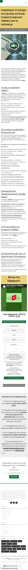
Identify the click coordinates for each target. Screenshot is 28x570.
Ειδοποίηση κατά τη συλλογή (10, 568)
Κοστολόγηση (9, 543)
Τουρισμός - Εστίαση (5, 551)
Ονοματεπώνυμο (14, 325)
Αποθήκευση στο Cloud (6, 514)
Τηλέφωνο (14, 330)
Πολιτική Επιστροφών (6, 531)
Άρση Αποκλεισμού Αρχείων (7, 512)
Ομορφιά (23, 548)
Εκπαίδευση (9, 548)
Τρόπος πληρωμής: (14, 354)
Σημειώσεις (14, 344)
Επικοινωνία (6, 561)
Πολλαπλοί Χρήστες (5, 517)
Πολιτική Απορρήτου (5, 526)
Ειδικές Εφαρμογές (13, 541)
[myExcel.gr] (14, 3)
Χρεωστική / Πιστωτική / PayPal (14, 357)
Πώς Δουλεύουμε (12, 561)
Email (14, 335)
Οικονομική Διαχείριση (16, 546)
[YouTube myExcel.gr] (16, 503)
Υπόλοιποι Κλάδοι (13, 551)
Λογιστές (14, 548)
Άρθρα (17, 561)
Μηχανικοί (19, 548)
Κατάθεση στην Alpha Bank (14, 356)
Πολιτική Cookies (5, 533)
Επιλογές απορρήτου (11, 566)
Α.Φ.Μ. (14, 339)
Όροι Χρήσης (4, 529)
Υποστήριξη (4, 519)
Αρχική (2, 29)
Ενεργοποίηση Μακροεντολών (7, 510)
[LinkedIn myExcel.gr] (14, 503)
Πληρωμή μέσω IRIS (14, 359)
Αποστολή (14, 477)
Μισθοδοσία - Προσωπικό (6, 546)
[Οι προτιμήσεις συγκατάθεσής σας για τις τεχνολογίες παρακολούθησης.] (25, 2)
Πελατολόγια (23, 546)
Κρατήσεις (15, 543)
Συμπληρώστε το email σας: (14, 469)
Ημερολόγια (4, 543)
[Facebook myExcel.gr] (11, 503)
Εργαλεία (20, 541)
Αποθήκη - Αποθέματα (5, 541)
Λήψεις (20, 561)
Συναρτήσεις (4, 548)
